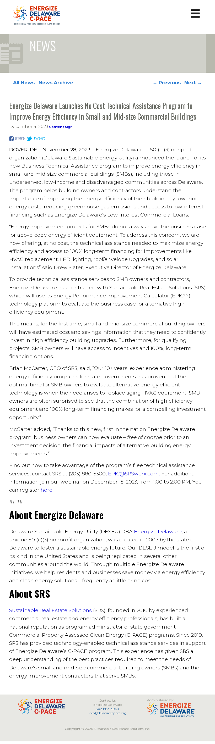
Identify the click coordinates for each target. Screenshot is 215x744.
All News (24, 83)
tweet (39, 138)
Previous (167, 83)
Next (193, 83)
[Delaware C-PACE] (37, 15)
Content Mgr (60, 127)
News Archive (56, 83)
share (20, 138)
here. (47, 490)
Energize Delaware (158, 531)
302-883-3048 (107, 709)
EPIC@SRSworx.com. (134, 473)
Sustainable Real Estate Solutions (50, 610)
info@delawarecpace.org (107, 713)
